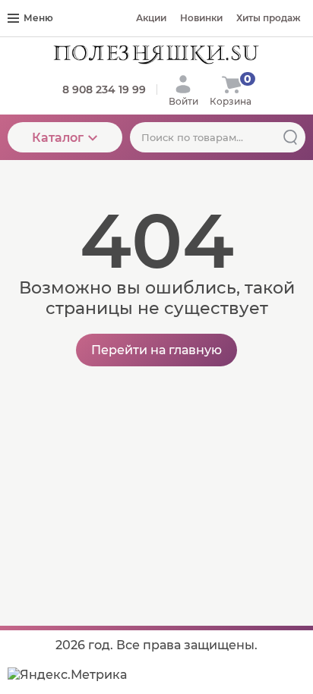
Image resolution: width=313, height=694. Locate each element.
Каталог (58, 137)
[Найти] (290, 137)
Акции (151, 18)
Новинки (201, 18)
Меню (38, 18)
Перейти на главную (156, 350)
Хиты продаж (268, 18)
